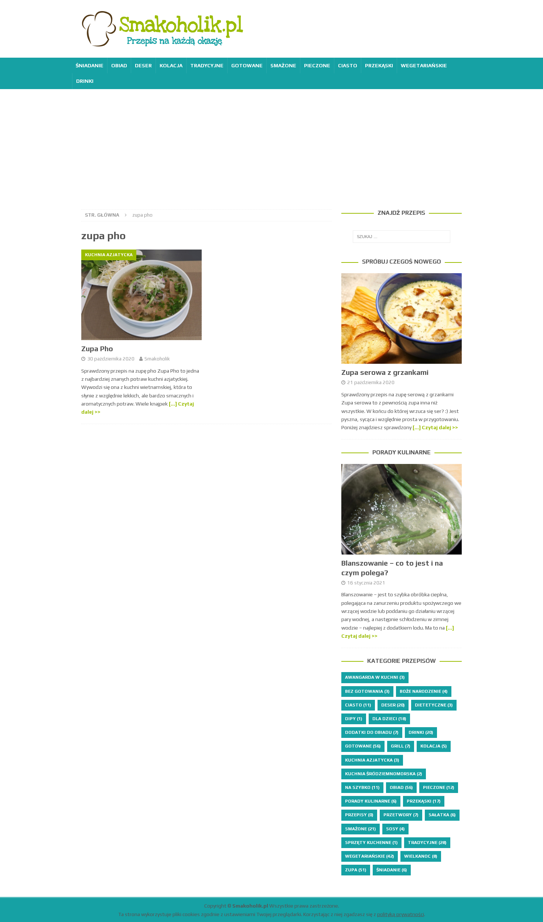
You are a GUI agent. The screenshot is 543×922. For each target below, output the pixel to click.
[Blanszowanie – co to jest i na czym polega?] (401, 509)
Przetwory (401, 814)
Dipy (353, 718)
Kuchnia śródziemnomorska (383, 773)
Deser (143, 65)
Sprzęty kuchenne (371, 842)
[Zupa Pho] (141, 295)
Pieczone (317, 65)
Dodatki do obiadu (372, 732)
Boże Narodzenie (424, 691)
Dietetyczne (434, 705)
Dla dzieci (389, 718)
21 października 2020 (371, 382)
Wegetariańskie (424, 65)
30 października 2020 (110, 359)
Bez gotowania (367, 691)
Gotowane (247, 65)
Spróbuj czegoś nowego (401, 261)
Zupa (355, 869)
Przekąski (379, 65)
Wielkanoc (420, 856)
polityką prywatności (400, 914)
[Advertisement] (271, 144)
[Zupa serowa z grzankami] (401, 318)
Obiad (119, 65)
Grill (400, 746)
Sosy (395, 828)
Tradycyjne (206, 65)
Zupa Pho (97, 348)
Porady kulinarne (401, 452)
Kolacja (171, 65)
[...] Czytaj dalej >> (435, 427)
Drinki (84, 81)
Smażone (283, 65)
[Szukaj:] (401, 236)
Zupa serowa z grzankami (384, 372)
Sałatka (442, 814)
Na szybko (362, 787)
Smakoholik (157, 359)
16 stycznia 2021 (366, 583)
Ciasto (347, 65)
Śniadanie (89, 65)
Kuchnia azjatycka (372, 760)
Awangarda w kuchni (375, 677)
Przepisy (359, 814)
